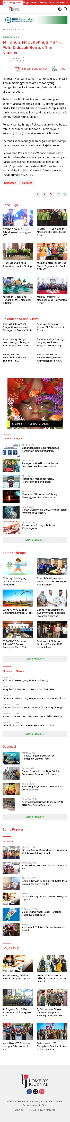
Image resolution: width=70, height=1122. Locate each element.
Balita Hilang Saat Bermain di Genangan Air (44, 867)
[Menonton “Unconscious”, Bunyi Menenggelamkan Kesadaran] (11, 496)
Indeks (10, 1101)
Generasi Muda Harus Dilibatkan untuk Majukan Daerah (51, 978)
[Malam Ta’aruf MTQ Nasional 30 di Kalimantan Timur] (52, 285)
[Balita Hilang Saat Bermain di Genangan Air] (11, 868)
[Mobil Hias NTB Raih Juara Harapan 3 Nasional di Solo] (18, 1031)
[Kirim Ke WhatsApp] (64, 194)
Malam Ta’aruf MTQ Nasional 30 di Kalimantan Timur (52, 300)
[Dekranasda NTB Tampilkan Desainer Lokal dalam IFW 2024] (52, 1031)
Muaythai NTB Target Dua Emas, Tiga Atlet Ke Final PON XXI (51, 266)
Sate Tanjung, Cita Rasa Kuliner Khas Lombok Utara (43, 788)
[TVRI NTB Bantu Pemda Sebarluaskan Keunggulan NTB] (18, 217)
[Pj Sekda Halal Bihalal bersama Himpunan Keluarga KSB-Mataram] (52, 997)
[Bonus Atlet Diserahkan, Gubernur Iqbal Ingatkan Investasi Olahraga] (52, 598)
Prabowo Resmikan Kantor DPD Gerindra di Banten (50, 327)
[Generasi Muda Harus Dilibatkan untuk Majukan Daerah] (52, 963)
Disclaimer (57, 1101)
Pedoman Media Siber (35, 1105)
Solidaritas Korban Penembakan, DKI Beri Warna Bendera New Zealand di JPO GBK (49, 357)
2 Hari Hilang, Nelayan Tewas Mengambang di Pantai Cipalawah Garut (16, 342)
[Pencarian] (65, 9)
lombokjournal (17, 58)
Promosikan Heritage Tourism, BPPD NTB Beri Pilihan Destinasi (42, 803)
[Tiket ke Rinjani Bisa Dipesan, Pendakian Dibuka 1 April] (11, 758)
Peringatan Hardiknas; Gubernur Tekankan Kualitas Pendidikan (40, 465)
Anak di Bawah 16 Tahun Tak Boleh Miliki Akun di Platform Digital (44, 882)
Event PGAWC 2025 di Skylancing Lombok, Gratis (18, 611)
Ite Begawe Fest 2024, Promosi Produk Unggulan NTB (17, 1012)
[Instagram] (42, 1092)
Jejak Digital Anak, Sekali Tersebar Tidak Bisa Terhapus (41, 913)
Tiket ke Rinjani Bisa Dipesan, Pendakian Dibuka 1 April (38, 757)
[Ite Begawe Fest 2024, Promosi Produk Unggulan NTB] (18, 997)
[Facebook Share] (37, 194)
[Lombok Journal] (14, 9)
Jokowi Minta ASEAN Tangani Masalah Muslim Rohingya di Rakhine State (17, 327)
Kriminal (15, 36)
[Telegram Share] (58, 194)
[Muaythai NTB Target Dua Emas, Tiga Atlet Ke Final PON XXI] (52, 251)
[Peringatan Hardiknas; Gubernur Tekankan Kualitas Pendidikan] (11, 465)
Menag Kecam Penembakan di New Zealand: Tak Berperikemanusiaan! (15, 357)
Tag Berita (26, 182)
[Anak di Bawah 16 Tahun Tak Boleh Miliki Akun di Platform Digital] (11, 883)
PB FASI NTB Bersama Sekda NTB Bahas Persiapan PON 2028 (15, 644)
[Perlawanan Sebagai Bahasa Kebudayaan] (11, 527)
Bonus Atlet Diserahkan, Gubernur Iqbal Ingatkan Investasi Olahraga (51, 612)
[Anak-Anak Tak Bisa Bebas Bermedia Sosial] (11, 929)
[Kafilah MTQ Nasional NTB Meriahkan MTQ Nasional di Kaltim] (18, 285)
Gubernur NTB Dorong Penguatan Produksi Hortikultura (34, 698)
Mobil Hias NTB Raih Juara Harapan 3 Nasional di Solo (17, 1046)
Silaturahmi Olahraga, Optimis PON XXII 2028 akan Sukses (49, 644)
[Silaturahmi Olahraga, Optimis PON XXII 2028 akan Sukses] (52, 629)
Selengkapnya (33, 539)
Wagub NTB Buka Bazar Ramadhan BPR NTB (28, 689)
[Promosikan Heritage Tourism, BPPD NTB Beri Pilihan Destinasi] (9, 804)
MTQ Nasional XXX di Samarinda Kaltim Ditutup (17, 264)
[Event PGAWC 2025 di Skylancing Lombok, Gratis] (18, 598)
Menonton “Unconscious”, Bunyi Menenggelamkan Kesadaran (39, 496)
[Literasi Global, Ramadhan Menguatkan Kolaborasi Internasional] (11, 852)
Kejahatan (10, 182)
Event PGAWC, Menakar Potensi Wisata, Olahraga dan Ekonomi (51, 581)
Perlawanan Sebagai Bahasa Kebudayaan (38, 527)
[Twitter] (35, 1092)
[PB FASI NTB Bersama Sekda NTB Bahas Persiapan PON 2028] (18, 629)
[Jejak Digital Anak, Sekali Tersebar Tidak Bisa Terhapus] (11, 914)
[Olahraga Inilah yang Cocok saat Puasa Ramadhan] (18, 566)
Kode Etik (23, 1101)
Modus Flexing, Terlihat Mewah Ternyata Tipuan (44, 898)
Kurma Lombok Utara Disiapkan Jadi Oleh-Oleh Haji (32, 716)
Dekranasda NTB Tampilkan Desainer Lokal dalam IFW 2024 (51, 1046)
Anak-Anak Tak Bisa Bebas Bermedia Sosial (43, 929)
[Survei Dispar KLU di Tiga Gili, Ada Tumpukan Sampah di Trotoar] (11, 773)
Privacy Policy (40, 1101)
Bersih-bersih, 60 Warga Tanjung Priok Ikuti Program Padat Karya (51, 342)
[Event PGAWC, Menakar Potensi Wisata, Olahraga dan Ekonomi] (52, 566)
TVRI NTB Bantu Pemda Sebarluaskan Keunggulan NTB (17, 232)
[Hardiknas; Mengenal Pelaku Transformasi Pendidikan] (11, 481)
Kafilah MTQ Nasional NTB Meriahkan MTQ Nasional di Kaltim (17, 300)
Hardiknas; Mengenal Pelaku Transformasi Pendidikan (38, 480)
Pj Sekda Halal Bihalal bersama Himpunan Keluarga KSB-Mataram (50, 1012)
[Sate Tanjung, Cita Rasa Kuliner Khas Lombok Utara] (11, 789)
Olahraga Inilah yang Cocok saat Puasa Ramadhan (14, 581)
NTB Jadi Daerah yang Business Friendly (25, 680)
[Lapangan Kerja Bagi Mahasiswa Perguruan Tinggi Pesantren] (11, 450)
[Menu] (5, 9)
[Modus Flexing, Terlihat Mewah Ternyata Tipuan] (11, 899)
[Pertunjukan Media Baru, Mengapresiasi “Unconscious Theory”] (11, 512)
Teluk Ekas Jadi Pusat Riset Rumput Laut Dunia (29, 725)
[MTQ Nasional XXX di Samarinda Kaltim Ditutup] (18, 251)
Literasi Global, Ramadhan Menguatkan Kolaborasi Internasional (44, 852)
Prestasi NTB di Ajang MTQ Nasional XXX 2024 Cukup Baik (52, 232)
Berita (6, 36)
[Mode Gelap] (60, 9)
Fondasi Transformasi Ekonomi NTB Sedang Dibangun (33, 707)
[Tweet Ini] (44, 194)
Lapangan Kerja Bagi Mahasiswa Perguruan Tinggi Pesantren (40, 449)
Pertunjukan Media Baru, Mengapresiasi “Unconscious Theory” (44, 511)
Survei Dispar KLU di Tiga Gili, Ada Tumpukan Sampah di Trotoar (41, 773)
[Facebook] (29, 1092)
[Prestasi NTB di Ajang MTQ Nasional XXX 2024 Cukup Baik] (52, 217)
